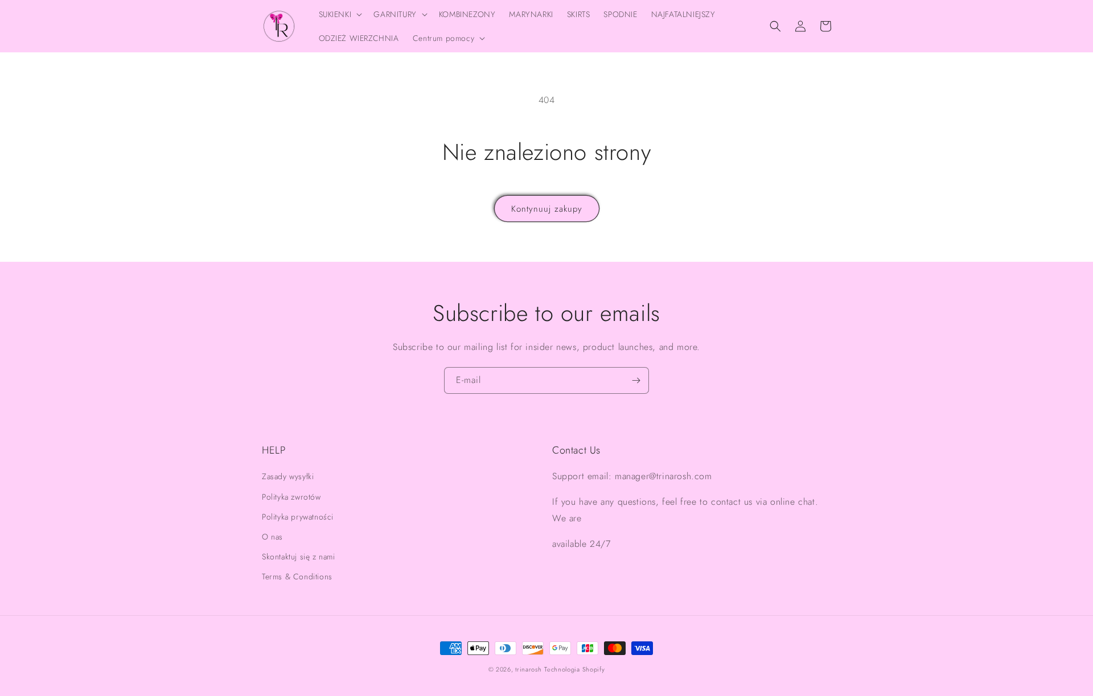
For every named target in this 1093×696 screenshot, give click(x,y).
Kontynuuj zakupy (546, 209)
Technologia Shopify (574, 669)
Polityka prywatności (298, 516)
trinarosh (528, 669)
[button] (339, 14)
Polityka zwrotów (291, 497)
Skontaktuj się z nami (298, 556)
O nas (272, 536)
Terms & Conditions (297, 576)
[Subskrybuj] (635, 380)
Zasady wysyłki (288, 476)
